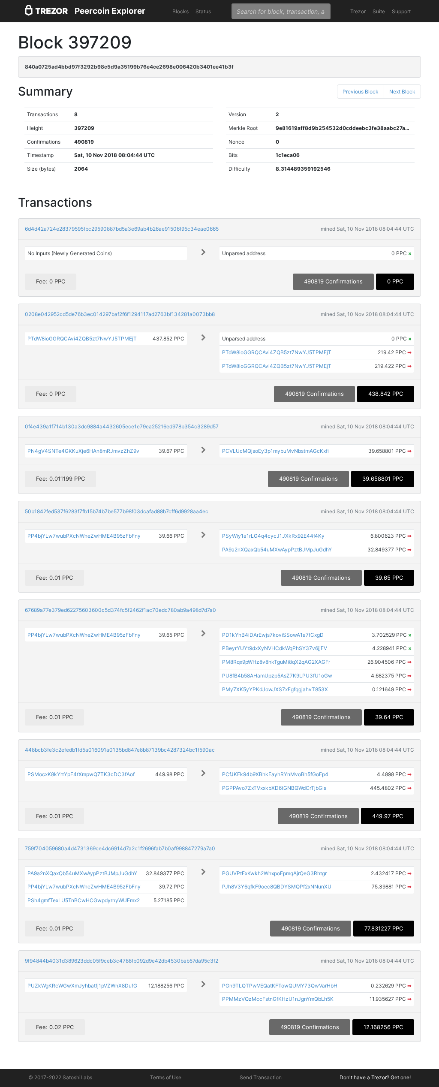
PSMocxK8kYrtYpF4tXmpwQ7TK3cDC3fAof (81, 774)
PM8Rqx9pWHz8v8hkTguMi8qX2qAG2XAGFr (276, 662)
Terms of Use (165, 1077)
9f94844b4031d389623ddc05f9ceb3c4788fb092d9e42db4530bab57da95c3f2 (121, 961)
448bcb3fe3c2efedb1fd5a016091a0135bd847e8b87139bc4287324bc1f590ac (120, 750)
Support (401, 11)
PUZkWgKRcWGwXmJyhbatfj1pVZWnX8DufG (82, 985)
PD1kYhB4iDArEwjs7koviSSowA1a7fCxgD (273, 635)
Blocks (180, 11)
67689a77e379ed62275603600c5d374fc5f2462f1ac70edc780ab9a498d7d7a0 (120, 610)
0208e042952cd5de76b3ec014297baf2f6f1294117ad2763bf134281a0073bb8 (120, 314)
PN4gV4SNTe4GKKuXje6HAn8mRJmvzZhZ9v (83, 451)
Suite (379, 11)
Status (203, 11)
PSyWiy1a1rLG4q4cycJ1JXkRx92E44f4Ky (273, 536)
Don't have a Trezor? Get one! (375, 1077)
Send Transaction (261, 1077)
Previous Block (361, 91)
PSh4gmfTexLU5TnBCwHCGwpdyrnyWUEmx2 (83, 900)
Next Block (402, 91)
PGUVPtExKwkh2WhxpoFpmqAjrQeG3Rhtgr (274, 873)
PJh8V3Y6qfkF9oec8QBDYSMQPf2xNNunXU (276, 886)
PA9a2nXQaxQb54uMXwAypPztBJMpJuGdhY (277, 549)
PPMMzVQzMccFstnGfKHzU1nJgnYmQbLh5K (278, 999)
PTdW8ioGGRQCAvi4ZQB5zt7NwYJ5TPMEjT (82, 338)
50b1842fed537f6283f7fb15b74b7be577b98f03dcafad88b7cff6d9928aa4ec (116, 511)
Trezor (358, 11)
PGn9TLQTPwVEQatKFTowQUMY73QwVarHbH (279, 985)
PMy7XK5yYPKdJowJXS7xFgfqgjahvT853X (275, 689)
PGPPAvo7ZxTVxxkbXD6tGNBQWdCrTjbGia (274, 788)
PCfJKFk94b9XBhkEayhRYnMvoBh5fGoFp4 (275, 774)
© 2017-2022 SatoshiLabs (60, 1077)
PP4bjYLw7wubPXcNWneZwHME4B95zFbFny (84, 536)
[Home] (46, 11)
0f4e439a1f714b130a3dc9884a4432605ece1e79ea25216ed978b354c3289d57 (122, 426)
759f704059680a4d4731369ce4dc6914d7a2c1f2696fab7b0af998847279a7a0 (120, 848)
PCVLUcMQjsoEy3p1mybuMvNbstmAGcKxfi (275, 451)
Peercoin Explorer (110, 11)
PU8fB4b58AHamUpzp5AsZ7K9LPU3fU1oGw (277, 675)
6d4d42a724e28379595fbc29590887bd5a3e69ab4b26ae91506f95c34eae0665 (122, 229)
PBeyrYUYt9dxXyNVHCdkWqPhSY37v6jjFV (274, 648)
